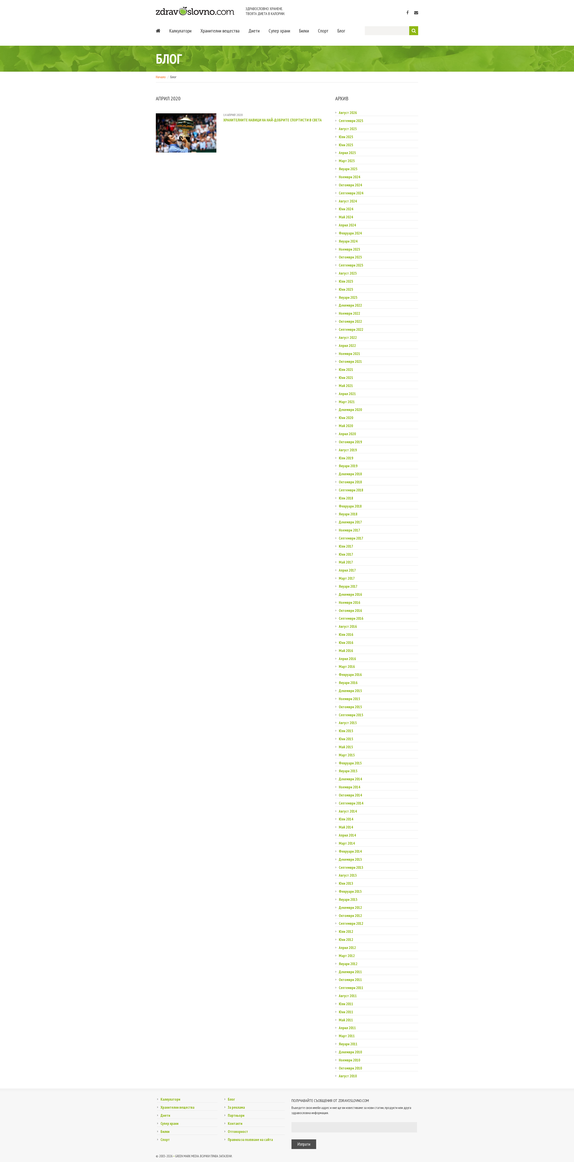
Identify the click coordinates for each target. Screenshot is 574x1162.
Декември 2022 (350, 305)
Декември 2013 (350, 859)
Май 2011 (346, 1020)
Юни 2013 (346, 883)
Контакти (235, 1123)
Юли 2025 (346, 136)
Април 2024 (347, 225)
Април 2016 (347, 658)
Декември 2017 (350, 522)
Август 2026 (348, 112)
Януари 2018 (348, 514)
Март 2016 (347, 666)
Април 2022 (347, 345)
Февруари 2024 (350, 233)
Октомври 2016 (350, 610)
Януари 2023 (348, 297)
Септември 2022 (351, 329)
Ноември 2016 (349, 602)
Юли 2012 (346, 931)
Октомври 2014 (350, 795)
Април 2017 (347, 570)
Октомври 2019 (350, 441)
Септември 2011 (351, 987)
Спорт (323, 31)
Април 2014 (347, 835)
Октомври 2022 (350, 321)
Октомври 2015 (350, 706)
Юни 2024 (346, 209)
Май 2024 (346, 217)
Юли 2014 (346, 819)
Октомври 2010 (350, 1068)
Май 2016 (346, 650)
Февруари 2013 (350, 891)
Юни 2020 (346, 417)
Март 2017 (347, 578)
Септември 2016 (351, 618)
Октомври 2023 (350, 257)
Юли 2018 (346, 498)
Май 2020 (346, 425)
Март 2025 (347, 160)
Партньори (236, 1115)
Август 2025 (348, 128)
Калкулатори (180, 31)
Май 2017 (346, 562)
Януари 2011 (348, 1043)
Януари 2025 (348, 168)
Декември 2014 (350, 779)
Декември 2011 (350, 971)
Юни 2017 (346, 554)
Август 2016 (348, 626)
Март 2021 (347, 401)
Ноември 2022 (349, 313)
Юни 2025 (346, 144)
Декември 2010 (350, 1052)
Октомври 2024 (350, 185)
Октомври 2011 (350, 979)
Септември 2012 (351, 923)
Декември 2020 (350, 409)
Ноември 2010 (349, 1060)
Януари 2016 (348, 682)
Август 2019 (348, 450)
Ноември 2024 (349, 176)
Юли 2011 (346, 1003)
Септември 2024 (351, 193)
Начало (161, 77)
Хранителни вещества (219, 31)
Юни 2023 (346, 289)
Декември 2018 (350, 473)
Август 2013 (348, 875)
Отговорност (238, 1131)
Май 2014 (346, 827)
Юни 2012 (346, 939)
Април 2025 (347, 152)
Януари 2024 (348, 241)
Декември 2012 (350, 907)
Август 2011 (348, 995)
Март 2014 (347, 843)
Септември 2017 (351, 538)
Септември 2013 (351, 867)
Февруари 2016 (350, 674)
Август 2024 (348, 201)
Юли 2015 (346, 730)
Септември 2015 (351, 714)
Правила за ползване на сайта (250, 1139)
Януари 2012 (348, 963)
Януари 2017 (348, 586)
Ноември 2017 (349, 530)
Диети (254, 31)
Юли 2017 (346, 546)
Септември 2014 (351, 803)
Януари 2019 (348, 465)
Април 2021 (347, 393)
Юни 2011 (346, 1011)
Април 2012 (347, 947)
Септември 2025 (351, 120)
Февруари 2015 (350, 763)
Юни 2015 (346, 738)
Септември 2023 (351, 265)
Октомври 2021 (350, 361)
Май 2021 (346, 385)
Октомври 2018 (350, 482)
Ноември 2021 (349, 353)
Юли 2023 (346, 281)
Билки (304, 31)
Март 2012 (347, 955)
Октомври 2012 (350, 915)
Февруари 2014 (350, 851)
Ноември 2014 (349, 787)
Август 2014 (348, 811)
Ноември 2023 (349, 249)
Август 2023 (348, 273)
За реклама (236, 1107)
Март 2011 (347, 1035)
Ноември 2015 (349, 698)
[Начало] (158, 30)
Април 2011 (347, 1027)
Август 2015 (348, 722)
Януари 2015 (348, 770)
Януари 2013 (348, 899)
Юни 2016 (346, 642)
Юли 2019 (346, 458)
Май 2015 (346, 747)
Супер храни (279, 31)
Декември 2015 (350, 690)
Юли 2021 (346, 369)
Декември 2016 (350, 594)
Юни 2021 (346, 377)
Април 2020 (347, 433)
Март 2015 (347, 755)
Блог (341, 31)
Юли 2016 (346, 634)
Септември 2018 (351, 490)
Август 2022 (348, 337)
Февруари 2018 (350, 506)
